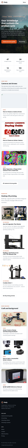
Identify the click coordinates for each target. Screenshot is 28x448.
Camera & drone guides (9, 41)
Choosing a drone (5, 420)
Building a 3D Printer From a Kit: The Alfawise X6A (10, 253)
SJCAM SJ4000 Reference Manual (12, 387)
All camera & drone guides (10, 183)
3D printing (22, 41)
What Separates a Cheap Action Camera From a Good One (12, 169)
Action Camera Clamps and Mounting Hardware (10, 330)
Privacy (3, 436)
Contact (3, 431)
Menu (24, 2)
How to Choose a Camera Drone (12, 112)
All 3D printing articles (9, 295)
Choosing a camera (5, 422)
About (2, 429)
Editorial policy (4, 433)
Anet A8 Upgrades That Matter (12, 224)
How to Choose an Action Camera (13, 140)
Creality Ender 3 (7, 283)
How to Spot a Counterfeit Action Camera (10, 359)
